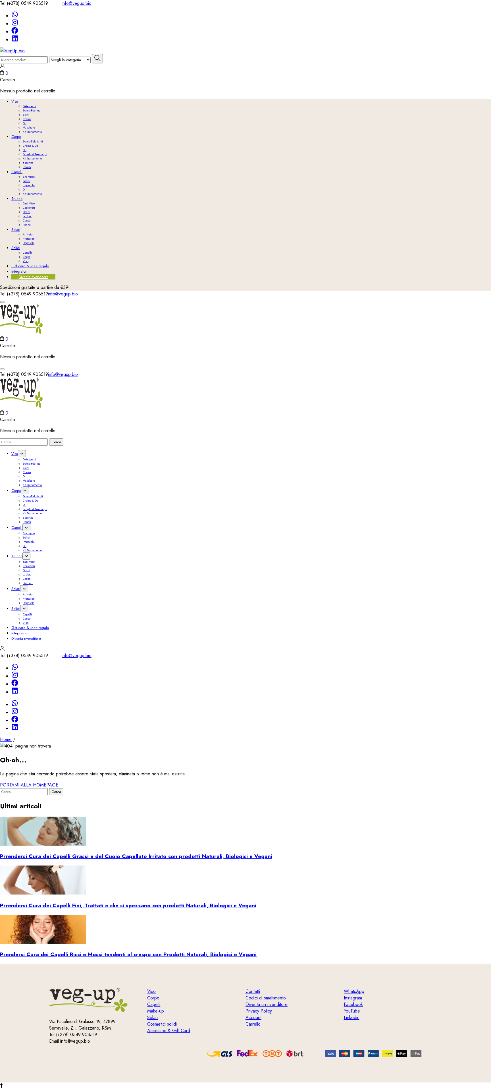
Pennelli (28, 225)
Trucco (16, 198)
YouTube (352, 1011)
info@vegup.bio (76, 3)
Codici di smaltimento (266, 998)
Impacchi (29, 185)
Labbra (27, 216)
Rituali (27, 167)
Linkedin (351, 1017)
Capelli (16, 172)
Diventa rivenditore (33, 277)
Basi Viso (29, 203)
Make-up (155, 1011)
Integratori (19, 271)
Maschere (29, 127)
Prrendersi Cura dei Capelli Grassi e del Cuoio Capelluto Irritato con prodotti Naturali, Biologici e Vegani (136, 856)
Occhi (26, 212)
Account (253, 1017)
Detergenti (29, 106)
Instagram (353, 998)
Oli (24, 123)
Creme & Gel (31, 146)
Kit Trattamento (32, 132)
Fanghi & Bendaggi (35, 154)
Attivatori (28, 234)
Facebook (353, 1004)
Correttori (29, 208)
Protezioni (29, 239)
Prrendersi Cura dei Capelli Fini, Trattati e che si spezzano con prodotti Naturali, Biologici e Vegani (128, 905)
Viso (14, 101)
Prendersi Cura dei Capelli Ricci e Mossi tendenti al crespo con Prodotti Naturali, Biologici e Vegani (128, 954)
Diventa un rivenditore (267, 1004)
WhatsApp (354, 991)
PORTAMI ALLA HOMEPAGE (29, 785)
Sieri (26, 115)
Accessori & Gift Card (168, 1030)
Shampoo (29, 177)
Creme (27, 119)
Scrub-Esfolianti (33, 141)
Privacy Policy (259, 1011)
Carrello (7, 79)
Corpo (16, 136)
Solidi (26, 181)
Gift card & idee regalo (30, 266)
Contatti (253, 991)
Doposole (28, 243)
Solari (15, 229)
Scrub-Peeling (32, 110)
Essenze (28, 163)
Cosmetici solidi (162, 1024)
